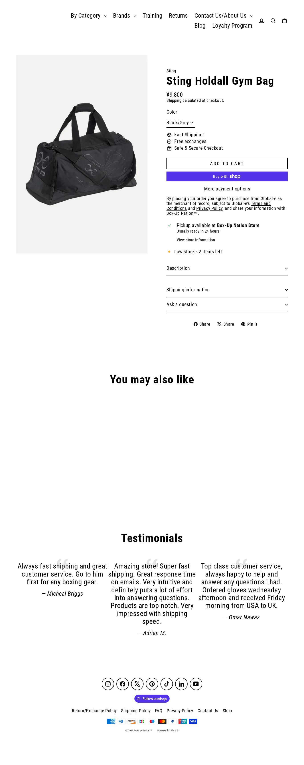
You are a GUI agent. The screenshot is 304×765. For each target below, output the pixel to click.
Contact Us (208, 710)
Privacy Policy (180, 710)
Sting (171, 71)
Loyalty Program (232, 25)
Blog (200, 25)
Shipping (173, 100)
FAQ (158, 710)
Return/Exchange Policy (94, 710)
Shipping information (188, 289)
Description (178, 268)
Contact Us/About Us (221, 15)
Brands (122, 15)
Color (171, 112)
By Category (86, 15)
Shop (227, 710)
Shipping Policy (135, 710)
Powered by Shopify (168, 730)
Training (152, 15)
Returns (178, 15)
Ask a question (181, 304)
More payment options (227, 189)
